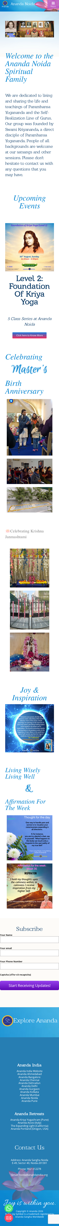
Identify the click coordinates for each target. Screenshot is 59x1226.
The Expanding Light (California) (29, 1125)
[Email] (9, 1218)
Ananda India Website (29, 1071)
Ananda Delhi (29, 1086)
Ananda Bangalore (29, 1077)
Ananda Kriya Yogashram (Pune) (29, 1119)
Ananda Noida (23, 4)
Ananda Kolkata (29, 1091)
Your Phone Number (11, 961)
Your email (6, 948)
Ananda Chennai (29, 1080)
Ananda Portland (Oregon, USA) (29, 1128)
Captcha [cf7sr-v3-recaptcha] (15, 974)
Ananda (5, 6)
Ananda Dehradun (29, 1083)
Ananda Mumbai (29, 1095)
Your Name (6, 935)
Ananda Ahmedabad (29, 1074)
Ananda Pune (29, 1101)
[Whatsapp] (9, 1208)
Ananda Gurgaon (29, 1089)
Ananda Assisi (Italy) (29, 1122)
